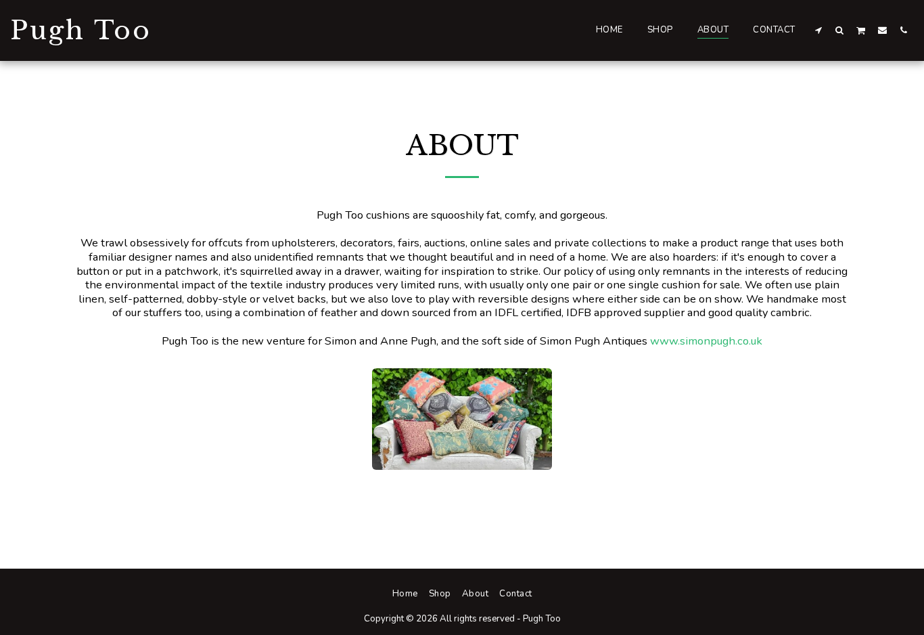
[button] (819, 30)
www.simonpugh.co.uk (706, 341)
